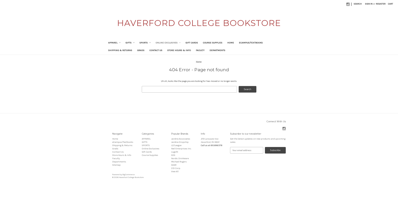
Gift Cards (191, 42)
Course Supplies (212, 42)
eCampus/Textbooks (251, 42)
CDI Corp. (175, 168)
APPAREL (113, 42)
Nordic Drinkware (180, 158)
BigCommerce (129, 174)
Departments (217, 50)
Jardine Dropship (180, 142)
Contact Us (155, 50)
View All (174, 171)
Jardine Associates (180, 139)
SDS (173, 155)
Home (230, 42)
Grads (140, 50)
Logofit (174, 152)
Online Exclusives (167, 42)
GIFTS (128, 42)
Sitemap (116, 165)
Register (381, 3)
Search (358, 3)
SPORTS (143, 42)
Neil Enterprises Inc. (181, 148)
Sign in (369, 3)
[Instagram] (348, 4)
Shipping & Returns (120, 50)
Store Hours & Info (179, 50)
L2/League (176, 145)
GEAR (173, 165)
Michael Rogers (179, 161)
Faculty (200, 50)
